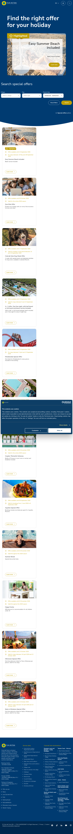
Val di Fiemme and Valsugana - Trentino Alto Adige (63, 799)
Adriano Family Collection (51, 761)
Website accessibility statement (11, 826)
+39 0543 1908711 (6, 771)
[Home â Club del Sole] (9, 3)
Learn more (54, 65)
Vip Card (26, 783)
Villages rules (27, 767)
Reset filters (54, 103)
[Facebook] (52, 825)
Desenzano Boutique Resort (64, 772)
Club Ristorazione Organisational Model (32, 752)
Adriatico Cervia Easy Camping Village (50, 774)
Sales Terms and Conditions (30, 761)
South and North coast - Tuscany (50, 793)
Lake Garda (61, 769)
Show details (63, 425)
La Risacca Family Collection (63, 762)
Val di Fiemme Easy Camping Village (63, 811)
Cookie (47, 824)
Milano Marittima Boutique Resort (51, 770)
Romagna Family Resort (50, 753)
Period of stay (46, 92)
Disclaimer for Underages (30, 781)
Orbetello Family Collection (49, 796)
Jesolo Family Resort (64, 782)
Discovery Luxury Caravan (10, 805)
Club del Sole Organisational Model (30, 756)
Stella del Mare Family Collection (50, 804)
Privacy (41, 824)
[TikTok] (57, 825)
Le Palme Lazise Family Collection (64, 775)
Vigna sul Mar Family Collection (50, 786)
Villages (3, 92)
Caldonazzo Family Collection (63, 807)
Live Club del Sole (8, 794)
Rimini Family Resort (50, 759)
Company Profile (28, 774)
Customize (35, 430)
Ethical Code (27, 776)
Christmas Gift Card (28, 786)
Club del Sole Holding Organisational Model (29, 749)
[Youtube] (66, 825)
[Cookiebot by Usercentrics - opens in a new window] (63, 402)
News (4, 792)
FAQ (4, 797)
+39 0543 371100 (6, 784)
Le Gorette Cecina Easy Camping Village (50, 807)
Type (23, 92)
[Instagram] (71, 825)
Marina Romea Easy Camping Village (49, 767)
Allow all (59, 430)
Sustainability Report (29, 759)
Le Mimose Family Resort (65, 765)
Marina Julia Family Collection (63, 790)
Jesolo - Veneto (62, 780)
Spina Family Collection (50, 783)
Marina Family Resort (50, 764)
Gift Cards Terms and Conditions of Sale (31, 764)
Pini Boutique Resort (50, 777)
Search (67, 103)
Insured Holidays (28, 779)
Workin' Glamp (7, 808)
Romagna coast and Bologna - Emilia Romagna (49, 750)
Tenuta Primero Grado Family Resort (64, 794)
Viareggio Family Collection (49, 800)
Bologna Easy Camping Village (50, 789)
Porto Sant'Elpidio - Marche (63, 758)
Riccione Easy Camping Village (50, 756)
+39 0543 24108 (6, 765)
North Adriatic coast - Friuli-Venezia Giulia (63, 786)
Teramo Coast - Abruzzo (64, 748)
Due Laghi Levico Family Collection (64, 804)
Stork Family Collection (64, 751)
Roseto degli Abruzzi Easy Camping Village (65, 754)
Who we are (6, 789)
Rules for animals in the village (31, 769)
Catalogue (26, 772)
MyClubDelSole (7, 802)
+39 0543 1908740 (6, 777)
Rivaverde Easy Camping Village (51, 780)
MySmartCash (6, 800)
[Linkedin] (61, 825)
